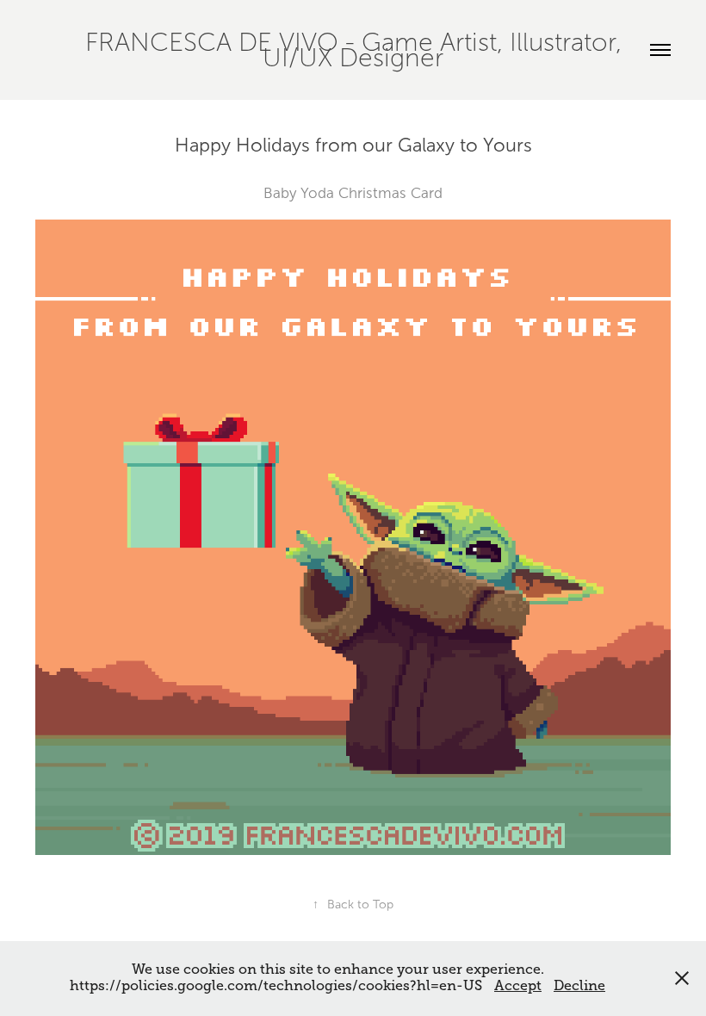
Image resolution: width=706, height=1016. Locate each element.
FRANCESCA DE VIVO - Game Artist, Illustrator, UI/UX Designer (357, 49)
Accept (518, 986)
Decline (579, 986)
